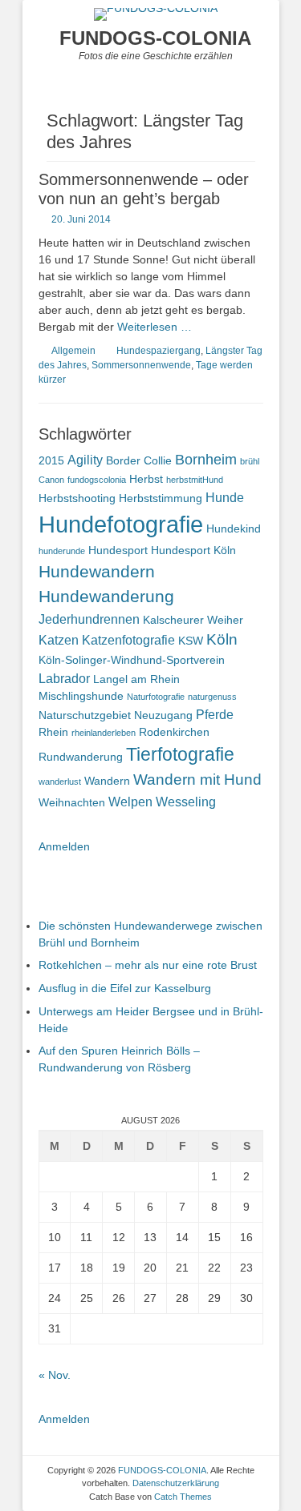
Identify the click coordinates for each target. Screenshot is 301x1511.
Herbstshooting (77, 498)
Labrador (64, 678)
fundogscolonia (96, 479)
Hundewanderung (106, 596)
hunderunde (62, 551)
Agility (85, 459)
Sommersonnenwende (141, 365)
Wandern (107, 780)
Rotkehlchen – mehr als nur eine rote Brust (148, 964)
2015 (51, 460)
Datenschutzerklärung (175, 1483)
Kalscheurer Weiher (193, 619)
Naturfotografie (156, 696)
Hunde (224, 497)
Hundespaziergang (158, 350)
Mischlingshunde (81, 695)
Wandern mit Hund (197, 779)
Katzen (59, 640)
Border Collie (139, 460)
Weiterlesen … (154, 326)
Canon (51, 479)
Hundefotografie (121, 524)
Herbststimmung (160, 498)
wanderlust (60, 781)
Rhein (53, 731)
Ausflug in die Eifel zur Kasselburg (125, 988)
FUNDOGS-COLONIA (155, 38)
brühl (249, 461)
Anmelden (64, 846)
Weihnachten (72, 802)
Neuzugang (163, 715)
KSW (190, 640)
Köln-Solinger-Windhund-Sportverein (132, 659)
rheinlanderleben (103, 732)
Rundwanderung (81, 756)
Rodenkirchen (174, 731)
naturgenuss (212, 696)
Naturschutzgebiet (85, 715)
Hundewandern (97, 571)
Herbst (146, 478)
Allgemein (73, 350)
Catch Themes (183, 1496)
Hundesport (118, 550)
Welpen (130, 801)
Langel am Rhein (136, 679)
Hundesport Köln (193, 550)
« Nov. (55, 1374)
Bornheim (206, 460)
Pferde (215, 714)
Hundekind (233, 528)
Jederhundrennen (89, 619)
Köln (222, 639)
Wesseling (186, 801)
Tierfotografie (180, 754)
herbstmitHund (194, 479)
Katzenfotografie (128, 640)
